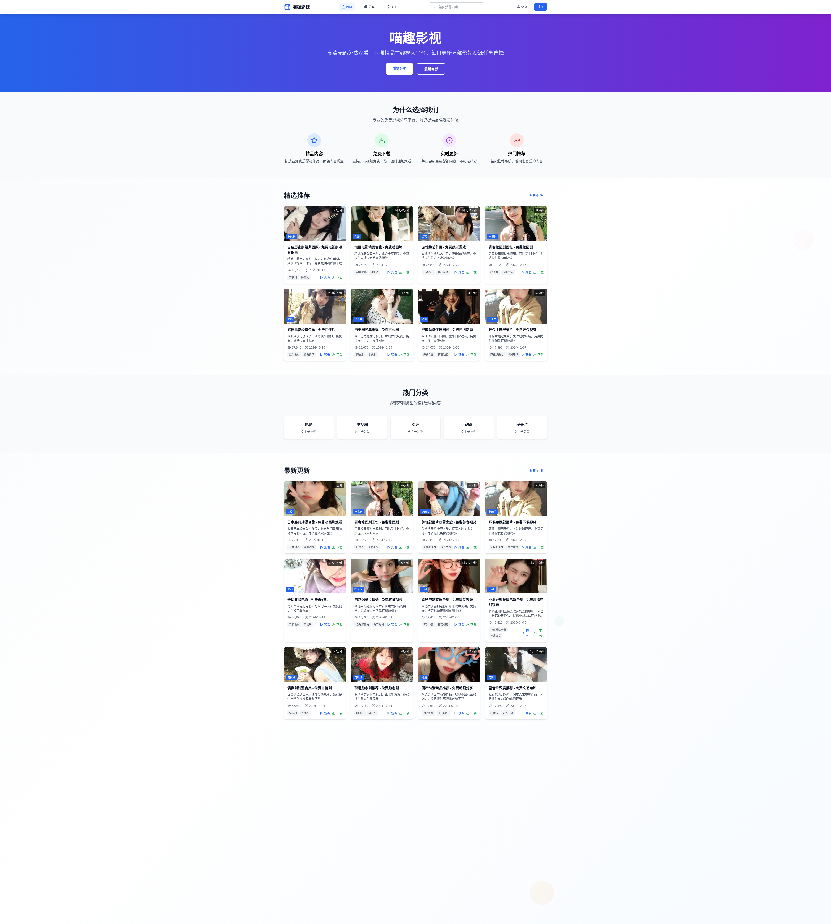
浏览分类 (399, 68)
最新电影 (431, 68)
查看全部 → (538, 470)
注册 (541, 7)
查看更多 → (538, 195)
